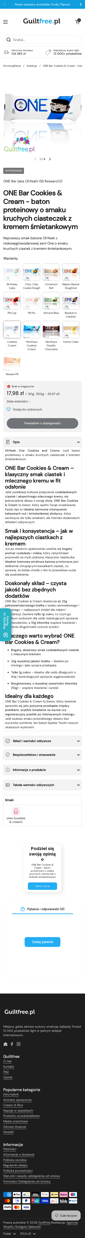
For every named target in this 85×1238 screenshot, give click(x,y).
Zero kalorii (11, 1094)
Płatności (9, 1149)
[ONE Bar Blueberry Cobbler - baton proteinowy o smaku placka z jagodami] (71, 300)
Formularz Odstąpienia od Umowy (27, 1181)
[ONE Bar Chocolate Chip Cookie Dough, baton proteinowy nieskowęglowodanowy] (31, 272)
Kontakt (8, 1067)
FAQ (6, 1072)
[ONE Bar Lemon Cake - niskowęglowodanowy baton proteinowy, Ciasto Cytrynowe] (71, 329)
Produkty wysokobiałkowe (21, 1116)
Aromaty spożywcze (17, 1100)
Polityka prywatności (17, 1171)
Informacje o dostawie (18, 1154)
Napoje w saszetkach (18, 1110)
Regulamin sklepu (15, 1165)
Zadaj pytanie (42, 942)
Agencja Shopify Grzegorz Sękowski (40, 1225)
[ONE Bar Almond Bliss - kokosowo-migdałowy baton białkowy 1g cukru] (51, 300)
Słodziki (8, 1132)
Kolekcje (32, 66)
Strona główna (12, 66)
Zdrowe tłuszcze (14, 1127)
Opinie (7, 1077)
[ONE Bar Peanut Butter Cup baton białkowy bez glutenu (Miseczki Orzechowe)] (12, 300)
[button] (77, 21)
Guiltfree (44, 1222)
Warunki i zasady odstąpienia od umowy (31, 1176)
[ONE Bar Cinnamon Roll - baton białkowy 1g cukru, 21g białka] (51, 272)
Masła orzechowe (15, 1121)
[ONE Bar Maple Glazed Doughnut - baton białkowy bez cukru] (71, 272)
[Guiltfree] (41, 22)
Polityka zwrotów (15, 1160)
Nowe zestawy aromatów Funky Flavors (42, 4)
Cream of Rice (13, 1105)
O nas (7, 1061)
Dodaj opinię (42, 886)
